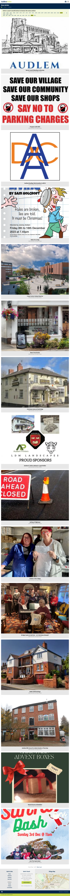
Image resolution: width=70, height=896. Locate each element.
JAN (4, 15)
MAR (9, 15)
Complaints (9, 887)
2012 (27, 12)
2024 (4, 14)
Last (41, 867)
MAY (15, 15)
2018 (45, 12)
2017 (42, 12)
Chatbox (9, 877)
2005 (4, 12)
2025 (7, 14)
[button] (68, 1)
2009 (17, 12)
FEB (7, 15)
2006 (7, 12)
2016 (39, 12)
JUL (20, 15)
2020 (52, 12)
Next (38, 867)
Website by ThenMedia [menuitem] (63, 891)
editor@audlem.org (28, 885)
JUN (18, 15)
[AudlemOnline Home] (6, 1)
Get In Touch (27, 882)
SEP (26, 15)
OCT (29, 15)
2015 (36, 12)
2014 (33, 12)
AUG (23, 15)
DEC (35, 15)
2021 (55, 12)
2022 (58, 12)
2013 (30, 12)
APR (12, 15)
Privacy (9, 885)
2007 (11, 12)
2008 (14, 12)
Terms (9, 883)
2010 (20, 12)
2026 (11, 14)
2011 (24, 12)
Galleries (10, 875)
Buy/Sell (10, 879)
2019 (49, 12)
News (5, 7)
